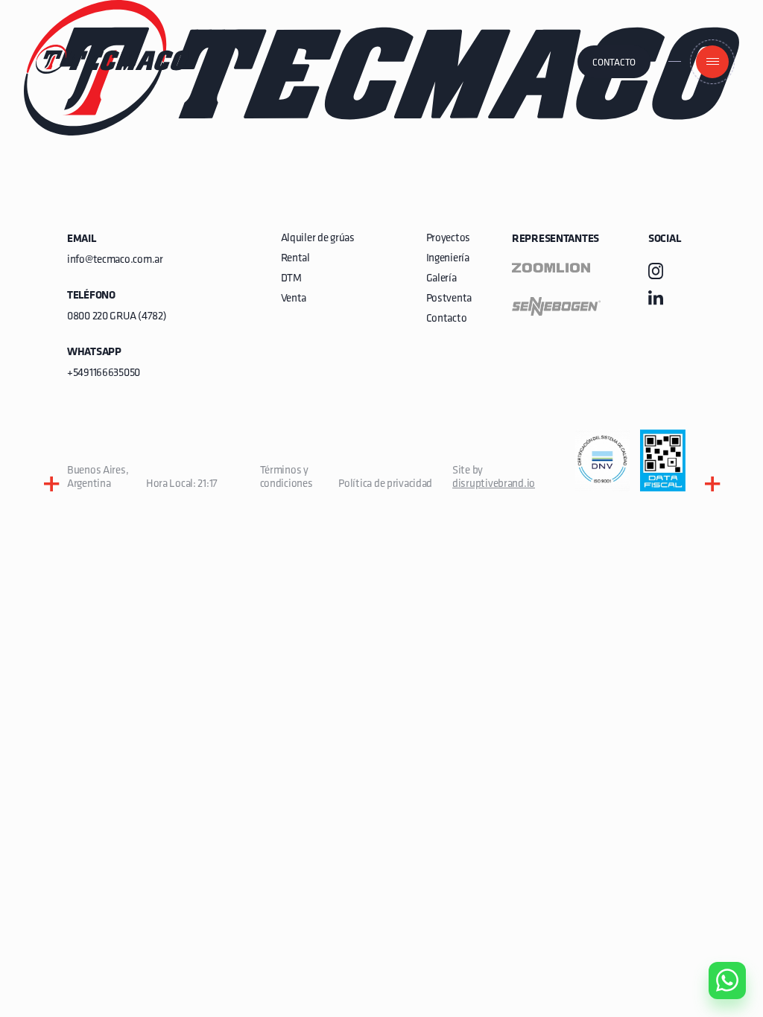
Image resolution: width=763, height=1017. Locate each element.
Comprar (714, 896)
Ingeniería (447, 258)
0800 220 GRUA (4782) (116, 316)
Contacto (614, 63)
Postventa (449, 299)
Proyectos (448, 238)
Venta (294, 299)
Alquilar (716, 938)
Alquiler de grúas (318, 238)
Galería (441, 278)
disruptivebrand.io (493, 484)
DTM (291, 278)
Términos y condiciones (286, 477)
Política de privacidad (385, 484)
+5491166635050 (103, 373)
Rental (295, 258)
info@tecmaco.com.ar (115, 260)
